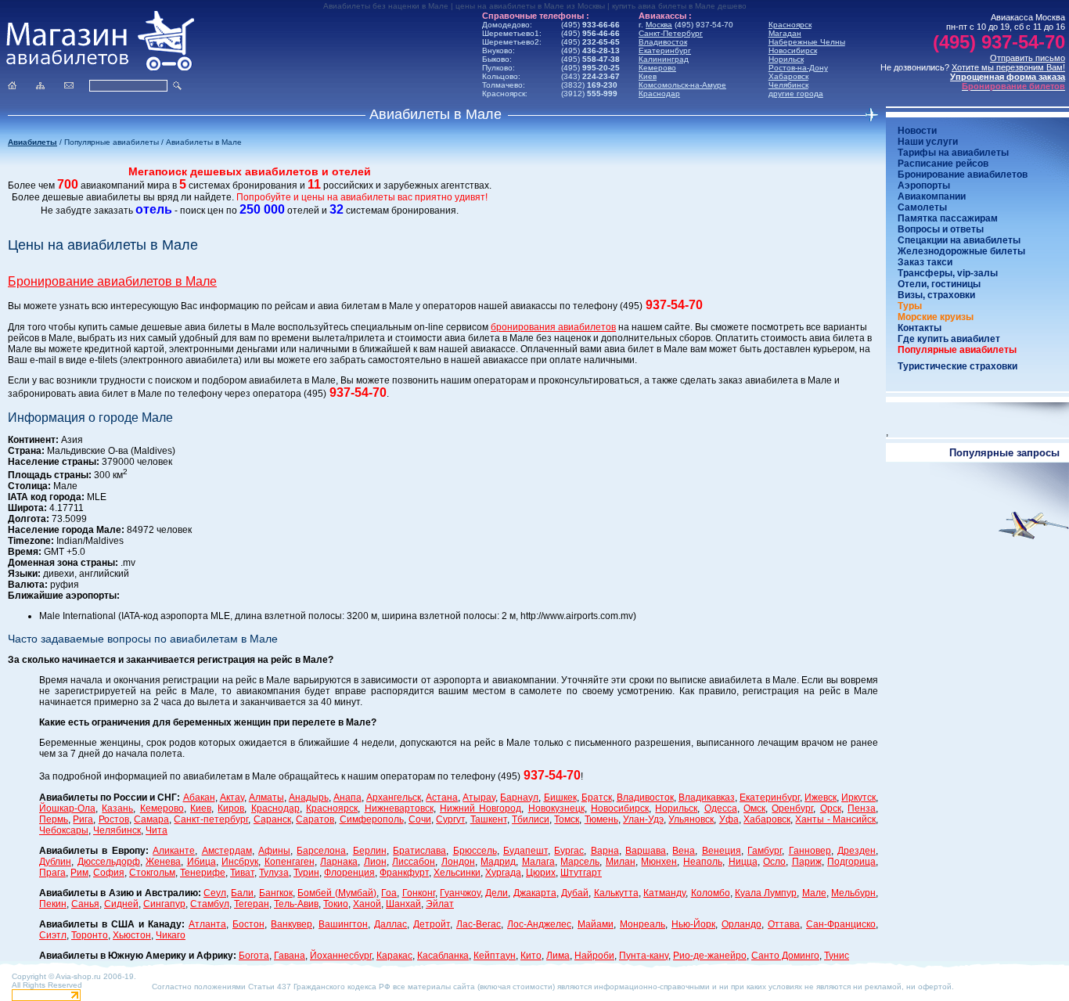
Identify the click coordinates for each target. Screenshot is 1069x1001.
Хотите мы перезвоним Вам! (1008, 67)
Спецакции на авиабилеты (959, 240)
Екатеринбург (665, 50)
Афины (274, 850)
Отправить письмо (1027, 58)
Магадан (784, 33)
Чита (156, 830)
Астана (442, 797)
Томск (566, 819)
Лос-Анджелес (539, 924)
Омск (754, 808)
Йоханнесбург (341, 955)
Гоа (389, 893)
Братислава (419, 850)
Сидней (121, 903)
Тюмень (601, 819)
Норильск (786, 59)
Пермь (53, 819)
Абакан (199, 797)
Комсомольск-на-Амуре (682, 85)
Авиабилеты (32, 142)
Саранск (272, 819)
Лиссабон (413, 861)
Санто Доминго (785, 955)
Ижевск (820, 797)
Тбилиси (530, 819)
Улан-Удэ (643, 819)
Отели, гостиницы (939, 284)
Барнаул (519, 797)
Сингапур (164, 903)
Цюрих (541, 872)
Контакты (919, 327)
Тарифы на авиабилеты (953, 152)
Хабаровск (788, 76)
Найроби (594, 955)
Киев (648, 76)
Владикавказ (706, 797)
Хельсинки (457, 872)
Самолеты (922, 207)
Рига (83, 819)
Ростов (114, 819)
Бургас (569, 850)
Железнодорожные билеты (961, 251)
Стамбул (209, 903)
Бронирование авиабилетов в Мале (112, 281)
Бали (242, 893)
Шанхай (403, 903)
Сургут (450, 819)
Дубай (574, 893)
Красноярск (790, 24)
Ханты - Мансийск (835, 819)
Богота (254, 955)
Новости (917, 130)
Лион (375, 861)
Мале (814, 893)
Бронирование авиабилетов (963, 174)
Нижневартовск (399, 808)
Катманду (664, 893)
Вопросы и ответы (941, 229)
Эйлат (440, 903)
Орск (830, 808)
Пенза (862, 808)
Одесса (720, 808)
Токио (335, 903)
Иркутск (858, 797)
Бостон (248, 924)
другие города (795, 93)
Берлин (370, 850)
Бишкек (560, 797)
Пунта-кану (643, 955)
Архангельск (393, 797)
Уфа (729, 819)
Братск (596, 797)
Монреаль (642, 924)
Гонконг (418, 893)
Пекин (53, 903)
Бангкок (276, 893)
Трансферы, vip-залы (948, 273)
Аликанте (174, 850)
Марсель (579, 861)
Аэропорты (924, 185)
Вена (683, 850)
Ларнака (339, 861)
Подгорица (851, 861)
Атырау (479, 797)
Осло (774, 861)
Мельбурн (853, 893)
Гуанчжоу (460, 893)
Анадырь (309, 797)
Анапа (347, 797)
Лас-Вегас (478, 924)
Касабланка (443, 955)
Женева (163, 861)
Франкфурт (404, 872)
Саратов (315, 819)
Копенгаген (290, 861)
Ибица (201, 861)
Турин (306, 872)
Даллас (390, 924)
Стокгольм (152, 872)
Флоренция (349, 872)
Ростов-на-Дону (798, 67)
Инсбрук (239, 861)
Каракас (394, 955)
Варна (605, 850)
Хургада (503, 872)
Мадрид (498, 861)
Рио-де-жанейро (710, 955)
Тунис (836, 955)
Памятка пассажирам (948, 218)
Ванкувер (291, 924)
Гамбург (764, 850)
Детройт (431, 924)
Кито (531, 955)
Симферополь (372, 819)
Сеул (214, 893)
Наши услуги (928, 141)
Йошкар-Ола (67, 808)
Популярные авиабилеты (957, 349)
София (108, 872)
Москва (659, 24)
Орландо (741, 924)
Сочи (420, 819)
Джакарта (534, 893)
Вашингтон (343, 924)
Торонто (89, 935)
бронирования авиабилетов (553, 327)
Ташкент (488, 819)
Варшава (645, 850)
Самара (151, 819)
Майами (596, 924)
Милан (620, 861)
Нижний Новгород (480, 808)
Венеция (721, 850)
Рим (79, 872)
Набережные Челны (806, 42)
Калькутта (616, 893)
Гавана (289, 955)
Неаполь (702, 861)
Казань (117, 808)
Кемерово (657, 67)
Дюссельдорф (108, 861)
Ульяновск (691, 819)
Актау (232, 797)
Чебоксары (63, 830)
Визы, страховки (936, 295)
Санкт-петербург (211, 819)
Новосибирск (792, 50)
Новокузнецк (556, 808)
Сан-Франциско (841, 924)
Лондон (458, 861)
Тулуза (274, 872)
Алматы (266, 797)
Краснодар (659, 93)
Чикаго (170, 935)
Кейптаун (494, 955)
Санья (85, 903)
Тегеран (251, 903)
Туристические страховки (957, 366)
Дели (496, 893)
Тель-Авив (296, 903)
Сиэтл (53, 935)
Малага (538, 861)
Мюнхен (659, 861)
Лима (558, 955)
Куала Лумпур (766, 893)
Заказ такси (925, 262)
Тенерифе (202, 872)
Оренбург (792, 808)
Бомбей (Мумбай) (336, 893)
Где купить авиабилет (949, 338)
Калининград (664, 59)
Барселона (321, 850)
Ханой (367, 903)
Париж (807, 861)
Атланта (207, 924)
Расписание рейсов (943, 163)
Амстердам (227, 850)
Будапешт (525, 850)
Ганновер (810, 850)
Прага (52, 872)
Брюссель (475, 850)
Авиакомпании (932, 196)
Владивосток (663, 42)
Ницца (743, 861)
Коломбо (710, 893)
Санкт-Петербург (671, 33)
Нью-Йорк (693, 924)
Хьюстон (132, 935)
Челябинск (788, 85)
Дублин (55, 861)
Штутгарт (581, 872)
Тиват (242, 872)
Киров (231, 808)
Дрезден (856, 850)
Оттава (784, 924)
